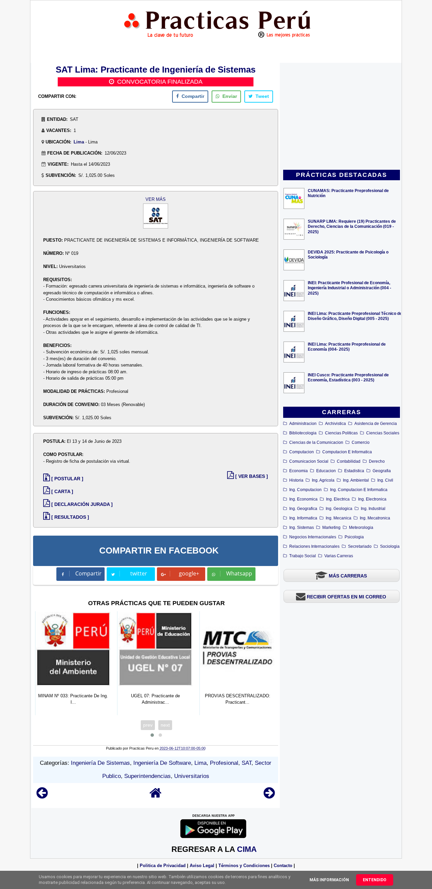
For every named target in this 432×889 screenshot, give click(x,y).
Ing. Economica (303, 499)
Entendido (374, 880)
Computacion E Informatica (347, 452)
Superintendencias (147, 776)
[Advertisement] (341, 117)
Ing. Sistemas (301, 527)
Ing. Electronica (372, 499)
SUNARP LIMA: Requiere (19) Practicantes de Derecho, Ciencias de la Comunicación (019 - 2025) (352, 226)
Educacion (326, 470)
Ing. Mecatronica (375, 518)
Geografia (382, 470)
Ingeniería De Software (162, 763)
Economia (298, 470)
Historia (296, 480)
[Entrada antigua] (269, 796)
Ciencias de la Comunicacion (316, 442)
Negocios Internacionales (312, 537)
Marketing (331, 527)
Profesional (224, 763)
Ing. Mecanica (338, 518)
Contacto (283, 865)
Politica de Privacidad (163, 865)
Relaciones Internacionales (314, 546)
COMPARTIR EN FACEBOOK (159, 550)
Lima (79, 141)
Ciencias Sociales (382, 433)
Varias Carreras (338, 556)
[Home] (156, 796)
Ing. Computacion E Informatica (358, 489)
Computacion (301, 452)
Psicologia (354, 537)
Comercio (361, 442)
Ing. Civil (385, 480)
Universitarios (191, 776)
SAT (246, 763)
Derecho (377, 461)
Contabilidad (348, 461)
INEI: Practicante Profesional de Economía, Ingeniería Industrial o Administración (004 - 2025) (349, 287)
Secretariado (360, 546)
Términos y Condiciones (244, 865)
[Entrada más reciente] (42, 796)
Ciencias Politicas (341, 433)
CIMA (247, 849)
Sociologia (390, 546)
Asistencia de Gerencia (375, 423)
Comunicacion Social (308, 461)
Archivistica (335, 423)
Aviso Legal (202, 865)
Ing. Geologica (339, 508)
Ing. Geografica (303, 508)
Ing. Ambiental (356, 480)
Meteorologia (361, 527)
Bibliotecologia (303, 433)
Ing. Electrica (338, 499)
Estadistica (354, 470)
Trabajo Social (302, 556)
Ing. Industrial (373, 508)
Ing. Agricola (323, 480)
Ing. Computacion (305, 489)
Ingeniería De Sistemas (100, 763)
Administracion (303, 423)
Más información (329, 880)
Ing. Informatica (303, 518)
